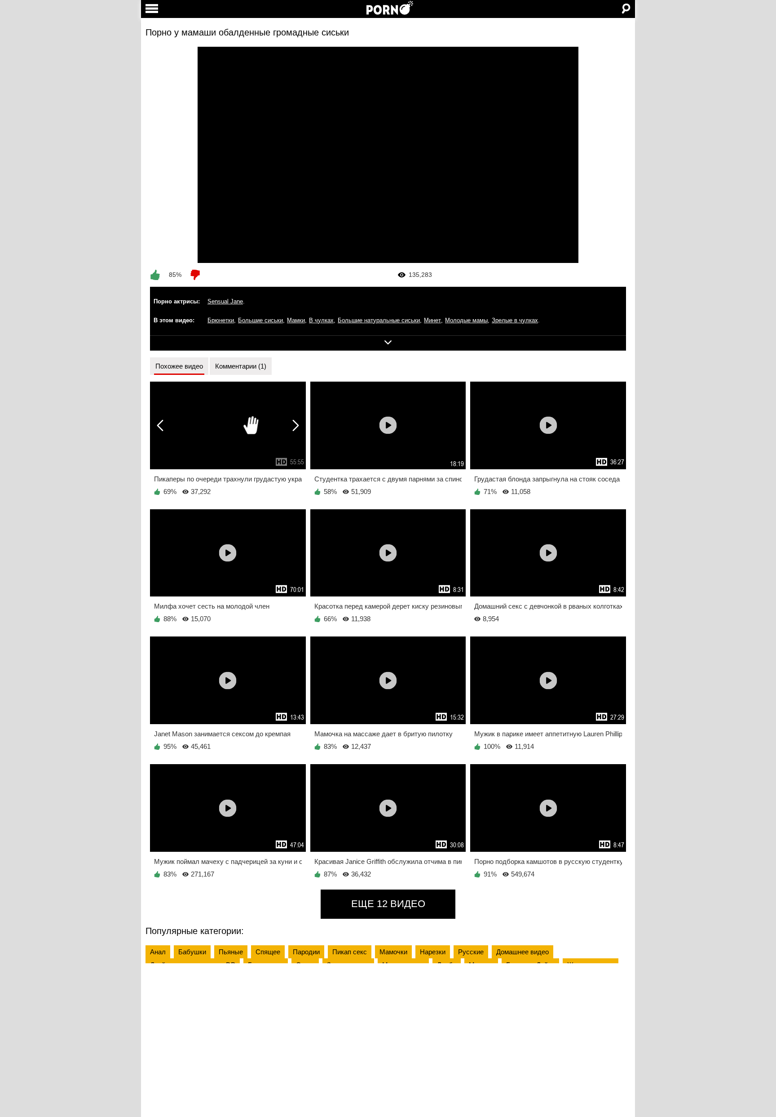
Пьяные (231, 952)
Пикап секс (349, 952)
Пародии (306, 952)
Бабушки (192, 952)
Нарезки (432, 952)
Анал (158, 952)
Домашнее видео (522, 952)
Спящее (268, 952)
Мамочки (393, 952)
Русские (471, 952)
